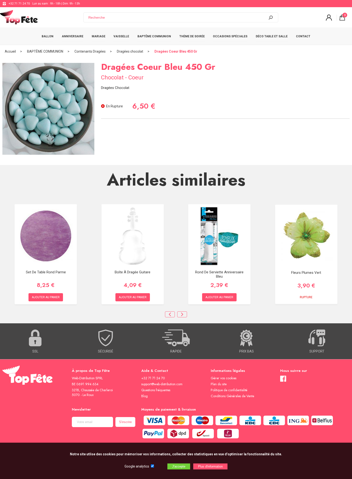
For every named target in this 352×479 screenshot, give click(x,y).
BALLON (47, 36)
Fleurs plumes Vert (306, 272)
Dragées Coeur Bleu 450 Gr (175, 51)
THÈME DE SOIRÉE (192, 36)
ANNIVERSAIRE (72, 36)
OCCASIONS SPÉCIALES (230, 36)
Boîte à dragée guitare (132, 272)
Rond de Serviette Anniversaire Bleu (219, 274)
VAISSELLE (121, 36)
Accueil (10, 51)
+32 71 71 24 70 (19, 3)
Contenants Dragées (90, 51)
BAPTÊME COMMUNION (154, 36)
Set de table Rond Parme (46, 272)
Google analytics (137, 466)
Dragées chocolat (130, 51)
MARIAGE (98, 36)
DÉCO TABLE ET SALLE (272, 36)
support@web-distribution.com (161, 384)
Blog (144, 396)
